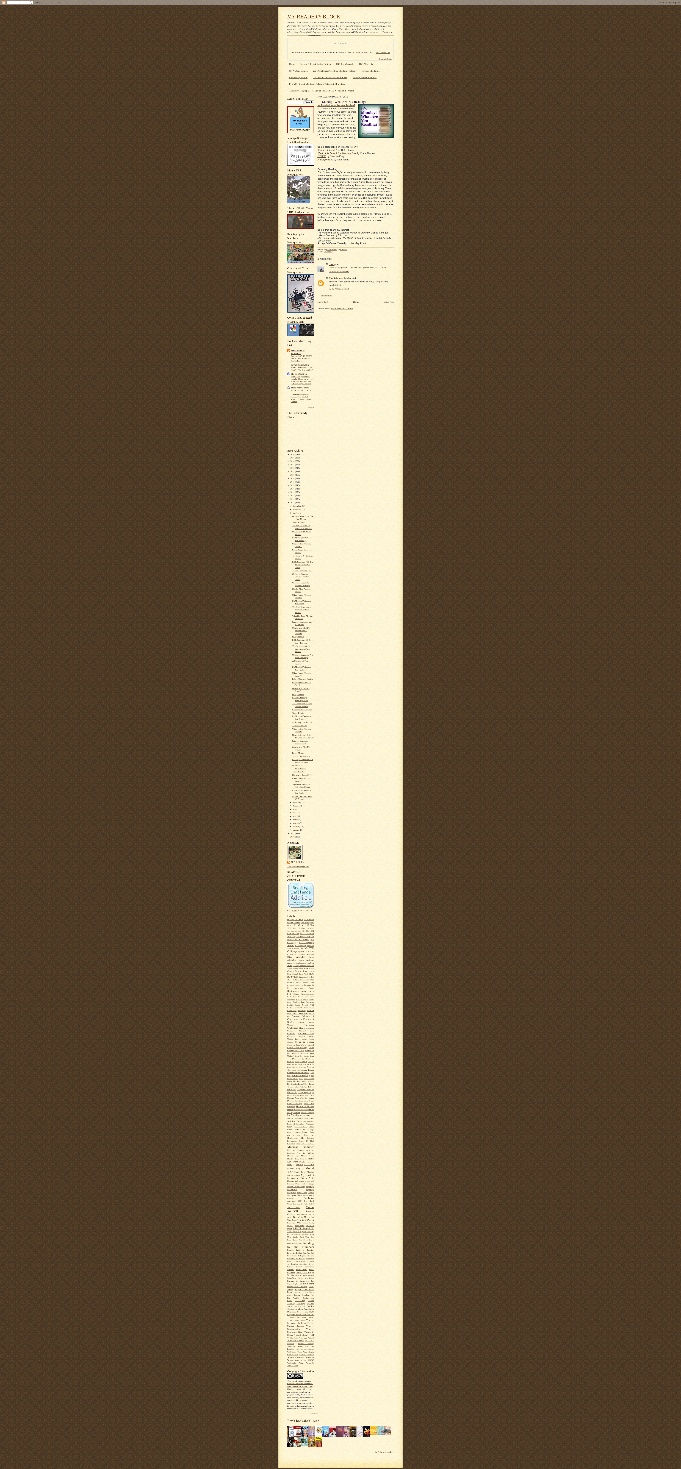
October (296, 512)
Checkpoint (291, 1031)
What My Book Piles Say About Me (302, 617)
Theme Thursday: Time (302, 570)
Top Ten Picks (300, 1306)
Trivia (299, 1312)
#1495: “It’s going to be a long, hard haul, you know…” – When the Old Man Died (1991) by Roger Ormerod (302, 380)
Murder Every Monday (304, 1172)
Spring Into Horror (306, 1278)
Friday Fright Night (306, 1092)
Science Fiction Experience (300, 1266)
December (297, 506)
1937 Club (301, 928)
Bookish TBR (308, 1005)
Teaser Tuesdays (298, 522)
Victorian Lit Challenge (305, 1317)
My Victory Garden (298, 70)
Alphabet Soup (305, 956)
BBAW (311, 974)
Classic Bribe (293, 1038)
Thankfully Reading (300, 1298)
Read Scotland (299, 1234)
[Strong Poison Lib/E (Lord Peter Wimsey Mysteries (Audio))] (319, 1434)
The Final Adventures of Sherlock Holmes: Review (302, 610)
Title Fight (301, 1303)
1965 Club (303, 934)
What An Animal (306, 1337)
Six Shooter (293, 1275)
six (313, 1273)
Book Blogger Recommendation (300, 994)
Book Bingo (307, 990)
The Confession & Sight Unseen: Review (302, 705)
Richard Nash (310, 1258)
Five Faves (310, 1081)
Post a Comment (326, 295)
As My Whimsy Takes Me (303, 965)
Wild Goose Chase (294, 1352)
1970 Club (310, 933)
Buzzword (296, 1016)
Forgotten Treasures (305, 1089)
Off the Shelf (306, 1201)
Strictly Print (307, 1283)
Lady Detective (308, 1121)
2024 (292, 461)
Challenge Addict (306, 1022)
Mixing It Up (307, 1155)
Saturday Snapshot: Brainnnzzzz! (300, 742)
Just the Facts (294, 1121)
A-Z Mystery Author (300, 944)
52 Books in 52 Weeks (300, 938)
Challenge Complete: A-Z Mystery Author (302, 761)
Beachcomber (304, 976)
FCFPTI (289, 1081)
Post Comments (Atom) (342, 308)
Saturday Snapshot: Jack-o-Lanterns (302, 623)
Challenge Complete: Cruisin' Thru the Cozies (300, 577)
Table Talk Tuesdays (301, 1292)
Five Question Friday (295, 1084)
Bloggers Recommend (295, 985)
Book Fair (291, 996)
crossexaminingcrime (300, 394)
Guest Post (309, 1103)
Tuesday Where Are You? (304, 1314)
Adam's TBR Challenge (300, 950)
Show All (311, 407)
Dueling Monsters (299, 1067)
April (295, 819)
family (301, 1078)
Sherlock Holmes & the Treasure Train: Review (303, 736)
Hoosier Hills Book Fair (301, 1110)
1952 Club (297, 931)
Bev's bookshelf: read (303, 1420)
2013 (292, 499)
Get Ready (299, 1101)
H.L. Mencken (383, 52)
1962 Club (295, 933)
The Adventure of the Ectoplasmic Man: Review (301, 649)
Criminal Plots (307, 1053)
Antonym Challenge (295, 962)
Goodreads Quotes (385, 59)
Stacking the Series (296, 1280)
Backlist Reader (301, 971)
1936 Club (291, 928)
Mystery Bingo (307, 1183)
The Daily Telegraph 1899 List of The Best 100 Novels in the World (321, 90)
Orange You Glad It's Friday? (300, 689)
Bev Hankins (298, 862)
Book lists (303, 996)
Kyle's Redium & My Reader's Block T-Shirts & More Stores (317, 84)
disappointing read (299, 1064)
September (297, 802)
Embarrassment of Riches (298, 1072)
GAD (306, 1095)
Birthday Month (294, 982)
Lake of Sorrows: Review (302, 679)
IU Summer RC (307, 1115)
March (295, 823)
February (297, 826)
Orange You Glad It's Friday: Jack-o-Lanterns (300, 631)
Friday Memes (298, 636)
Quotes (289, 1228)
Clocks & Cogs (293, 1045)
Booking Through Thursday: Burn (300, 699)
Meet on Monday (295, 1150)
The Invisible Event (299, 373)
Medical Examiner (300, 1147)
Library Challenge (301, 1127)
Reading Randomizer (296, 1250)
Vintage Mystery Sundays (300, 1324)
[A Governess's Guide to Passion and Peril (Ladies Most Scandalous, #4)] (374, 1434)
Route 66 (304, 1261)
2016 (292, 488)
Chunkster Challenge (306, 1036)
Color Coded (307, 1044)
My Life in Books (305, 1178)
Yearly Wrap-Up (306, 1363)
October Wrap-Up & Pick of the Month (302, 517)
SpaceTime (291, 1278)
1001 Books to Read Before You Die (330, 77)
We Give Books (292, 1338)
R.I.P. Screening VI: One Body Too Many (302, 641)
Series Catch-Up (303, 1272)
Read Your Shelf (300, 1239)
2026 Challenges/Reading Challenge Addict (334, 70)
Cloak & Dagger (304, 1041)
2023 (292, 464)
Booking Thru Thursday (303, 1002)
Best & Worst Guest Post (302, 709)
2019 (292, 478)
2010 (292, 836)
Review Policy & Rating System (315, 64)
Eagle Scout (296, 1070)
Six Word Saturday (307, 1275)
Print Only (299, 1225)
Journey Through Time (305, 1118)
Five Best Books (299, 1081)
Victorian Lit (292, 1317)
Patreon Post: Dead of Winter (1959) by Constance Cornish (301, 399)
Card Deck (298, 1019)
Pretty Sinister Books (300, 387)
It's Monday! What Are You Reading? (301, 539)
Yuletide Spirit (292, 1365)
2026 (292, 454)
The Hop (300, 1300)
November (297, 509)
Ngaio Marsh (296, 1195)
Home (292, 64)
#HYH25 (290, 919)
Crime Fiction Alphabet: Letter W (302, 596)
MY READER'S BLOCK (313, 16)
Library (289, 1126)
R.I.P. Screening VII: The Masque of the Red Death (302, 564)
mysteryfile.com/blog (300, 364)
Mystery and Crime (295, 1180)
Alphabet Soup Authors (300, 959)
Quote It (310, 1225)
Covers (311, 1047)
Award (301, 968)
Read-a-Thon (297, 1243)
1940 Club (310, 928)
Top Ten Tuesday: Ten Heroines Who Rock (302, 527)
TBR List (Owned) (344, 64)
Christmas (291, 1033)
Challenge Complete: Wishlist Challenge (301, 584)
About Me (310, 945)
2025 (292, 457)
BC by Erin (292, 976)
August (296, 805)
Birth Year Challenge (303, 979)
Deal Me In (298, 1058)
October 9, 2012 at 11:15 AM (339, 289)
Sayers (311, 1264)
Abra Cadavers (293, 948)
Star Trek (310, 1281)
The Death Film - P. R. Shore (302, 390)
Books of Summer (294, 1007)
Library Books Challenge (303, 1129)
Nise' (331, 264)
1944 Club (290, 931)
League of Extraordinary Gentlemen (300, 1124)
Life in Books (294, 1135)
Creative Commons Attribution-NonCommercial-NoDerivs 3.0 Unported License (300, 1386)
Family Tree (309, 1078)
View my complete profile (298, 866)
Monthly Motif (305, 1164)
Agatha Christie (304, 951)
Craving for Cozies (295, 1050)
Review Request (298, 1258)
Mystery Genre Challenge (296, 1186)
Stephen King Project (294, 1284)
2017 (292, 485)
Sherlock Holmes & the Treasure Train (336, 153)
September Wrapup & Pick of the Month (301, 785)
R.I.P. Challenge (301, 1228)
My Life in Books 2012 (302, 775)
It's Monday (293, 1115)
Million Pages (293, 1155)
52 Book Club (303, 936)
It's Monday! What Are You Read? (301, 602)
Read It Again (299, 1231)
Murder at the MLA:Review (299, 767)
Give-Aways (309, 1100)
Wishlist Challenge (306, 1354)
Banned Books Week (300, 974)
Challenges (292, 1027)
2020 (292, 475)
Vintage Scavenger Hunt (300, 1330)
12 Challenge (306, 922)
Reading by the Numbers (300, 1245)
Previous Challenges (370, 70)
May (295, 816)
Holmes (290, 1109)
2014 (292, 495)
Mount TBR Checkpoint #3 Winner (302, 797)
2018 (292, 481)
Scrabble (290, 1269)
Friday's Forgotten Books (295, 1095)
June (295, 812)
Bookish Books (293, 1005)
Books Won (292, 1010)
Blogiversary (298, 988)
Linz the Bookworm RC (300, 1136)
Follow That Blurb (301, 1087)
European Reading (301, 1075)
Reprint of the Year (307, 1255)
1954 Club (305, 931)
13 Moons (299, 925)
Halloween (291, 1106)
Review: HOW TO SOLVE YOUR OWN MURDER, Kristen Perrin (301, 358)
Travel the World (302, 1308)
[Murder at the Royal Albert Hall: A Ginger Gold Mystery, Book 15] (388, 1434)
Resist (289, 1258)
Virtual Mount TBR (304, 1334)
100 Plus (298, 919)
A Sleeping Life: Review (302, 722)
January (296, 829)
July (295, 809)
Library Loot (308, 1132)
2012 (292, 502)
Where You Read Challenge (304, 1349)
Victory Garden (293, 1320)
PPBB (299, 1222)
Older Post (389, 301)
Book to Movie (302, 999)
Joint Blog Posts (292, 1118)
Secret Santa (301, 1269)
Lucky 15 (303, 1141)
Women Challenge (295, 1357)
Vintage (302, 1320)
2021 (292, 471)
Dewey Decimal (301, 1061)
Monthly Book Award (295, 1159)
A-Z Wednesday (300, 945)
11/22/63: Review (299, 725)
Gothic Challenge (294, 1103)
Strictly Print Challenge (297, 1286)
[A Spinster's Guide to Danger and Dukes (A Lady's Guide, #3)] (381, 1434)
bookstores (302, 1010)
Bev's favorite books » (384, 1452)
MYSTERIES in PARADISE (297, 352)
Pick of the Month (301, 1217)
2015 (292, 492)
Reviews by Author (298, 77)
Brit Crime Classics (300, 1013)
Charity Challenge (306, 1027)
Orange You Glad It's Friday (297, 1204)
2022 (292, 468)
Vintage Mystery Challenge (300, 1321)
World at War (300, 1360)
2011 (292, 833)
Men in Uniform (305, 1153)
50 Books (291, 936)
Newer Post (322, 301)
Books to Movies (307, 1007)
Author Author (292, 968)
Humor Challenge (307, 1112)
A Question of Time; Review (300, 662)
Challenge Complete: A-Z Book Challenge (302, 656)
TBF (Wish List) (366, 64)
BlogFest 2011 (308, 982)
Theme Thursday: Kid (301, 756)
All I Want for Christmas (300, 952)
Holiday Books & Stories (365, 77)
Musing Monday (293, 1175)
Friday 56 (292, 1092)
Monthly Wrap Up (295, 1168)
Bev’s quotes (340, 43)
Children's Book (306, 1031)
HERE (294, 910)
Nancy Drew (302, 1192)
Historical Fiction (305, 1106)
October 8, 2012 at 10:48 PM (339, 272)
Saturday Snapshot (299, 1264)
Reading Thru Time (303, 1253)
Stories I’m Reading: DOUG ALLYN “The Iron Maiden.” (302, 368)
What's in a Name (295, 1340)
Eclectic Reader (307, 1070)
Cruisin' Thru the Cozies (298, 1056)
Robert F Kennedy (294, 1261)
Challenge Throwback (300, 1024)
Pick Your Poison (305, 1219)
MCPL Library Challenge (305, 1144)
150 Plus (309, 925)
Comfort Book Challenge (297, 1047)
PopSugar (291, 1222)
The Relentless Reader (340, 278)
